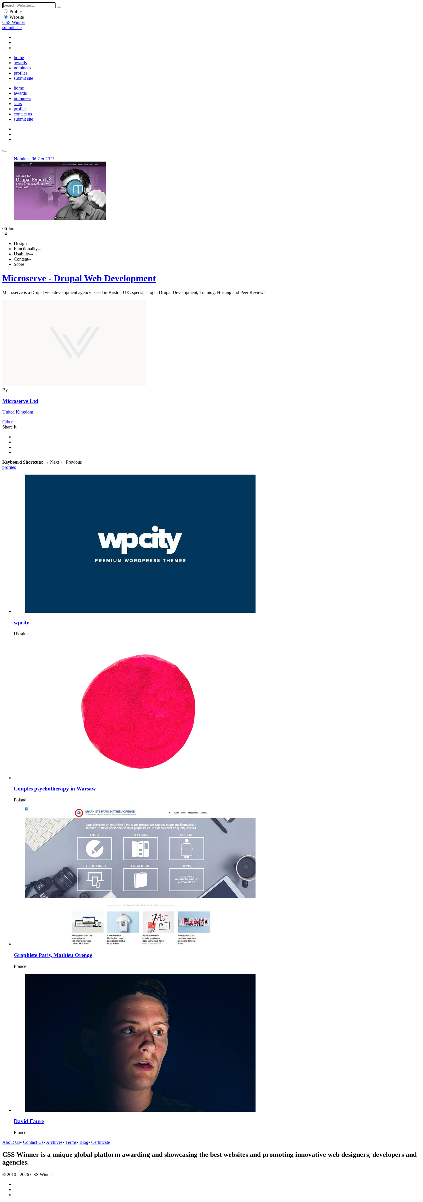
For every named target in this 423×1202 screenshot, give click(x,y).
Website (16, 17)
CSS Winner (13, 22)
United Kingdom (17, 411)
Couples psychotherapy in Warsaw (55, 789)
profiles (20, 73)
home (19, 57)
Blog (83, 1142)
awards (20, 62)
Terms (71, 1142)
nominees (22, 67)
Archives (54, 1142)
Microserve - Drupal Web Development (79, 278)
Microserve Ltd (20, 401)
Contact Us (33, 1142)
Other (7, 421)
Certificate (100, 1142)
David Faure (29, 1121)
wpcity (21, 622)
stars (18, 103)
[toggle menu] (4, 150)
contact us (23, 113)
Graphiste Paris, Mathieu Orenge (53, 955)
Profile (15, 11)
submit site (12, 27)
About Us (11, 1142)
